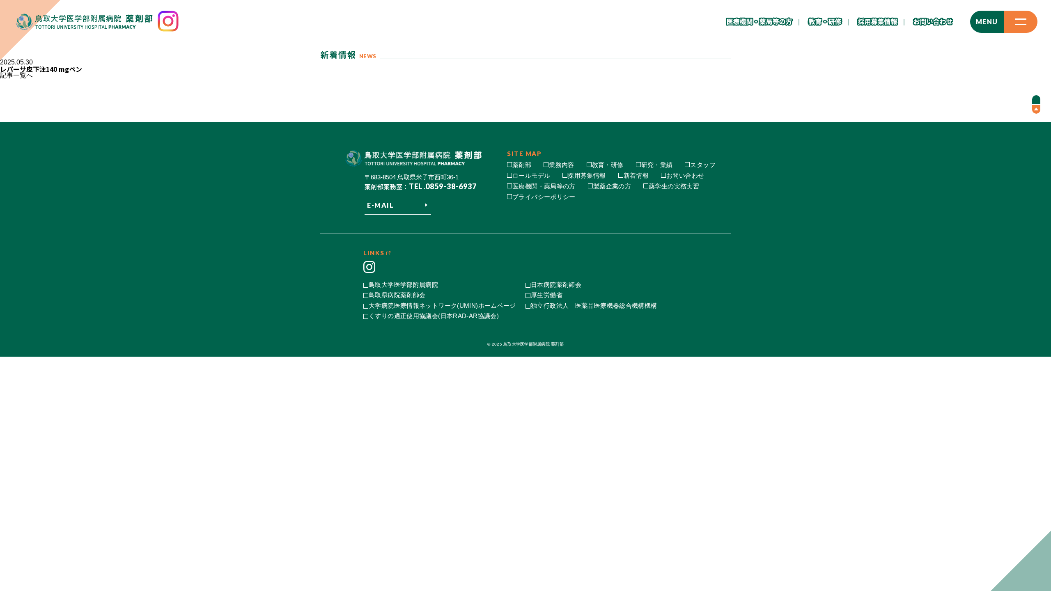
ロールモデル (531, 175)
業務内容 (561, 165)
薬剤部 (521, 165)
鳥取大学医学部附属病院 (403, 284)
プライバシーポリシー (544, 197)
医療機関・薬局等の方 (544, 186)
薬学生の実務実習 (674, 186)
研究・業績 (657, 165)
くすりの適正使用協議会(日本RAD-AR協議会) (434, 315)
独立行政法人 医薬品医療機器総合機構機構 (594, 305)
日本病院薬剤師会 (556, 284)
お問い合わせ (685, 175)
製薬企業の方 (612, 186)
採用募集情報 (587, 175)
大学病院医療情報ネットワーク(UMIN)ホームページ (442, 305)
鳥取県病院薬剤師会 (397, 294)
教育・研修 (608, 165)
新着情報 (636, 175)
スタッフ (703, 165)
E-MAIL (380, 205)
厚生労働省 (546, 294)
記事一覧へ (16, 75)
